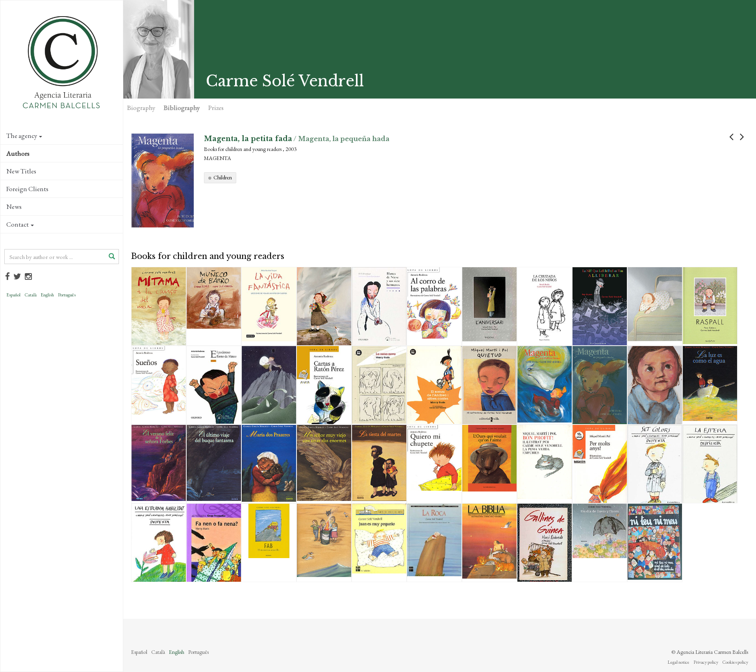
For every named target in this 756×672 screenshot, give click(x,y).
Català (30, 295)
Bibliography (182, 107)
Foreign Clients (27, 188)
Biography (141, 107)
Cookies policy (735, 662)
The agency (21, 135)
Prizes (216, 107)
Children (222, 177)
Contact (17, 224)
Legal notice (678, 662)
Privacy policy (705, 662)
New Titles (21, 171)
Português (67, 295)
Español (13, 295)
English (47, 295)
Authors (18, 153)
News (14, 206)
